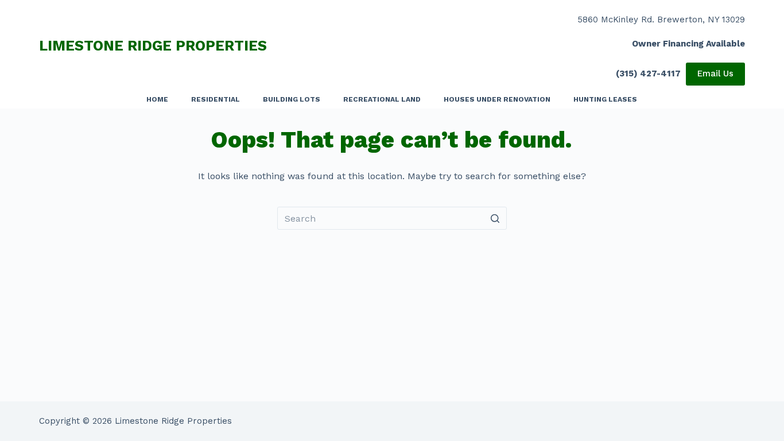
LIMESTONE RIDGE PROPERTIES (153, 45)
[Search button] (495, 218)
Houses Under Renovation (497, 99)
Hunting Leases (605, 99)
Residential (215, 99)
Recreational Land (382, 99)
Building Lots (291, 99)
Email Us (715, 73)
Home (157, 99)
